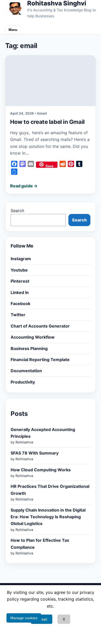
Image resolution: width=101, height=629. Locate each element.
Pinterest (20, 281)
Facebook (20, 303)
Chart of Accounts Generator (40, 326)
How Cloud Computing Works (41, 469)
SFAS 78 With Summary (35, 453)
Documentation (26, 370)
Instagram (21, 258)
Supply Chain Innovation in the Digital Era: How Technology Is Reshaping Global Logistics (48, 516)
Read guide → (24, 185)
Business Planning (29, 348)
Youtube (19, 270)
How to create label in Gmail (47, 121)
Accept (41, 619)
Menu (13, 30)
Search (17, 210)
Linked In (20, 292)
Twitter (18, 314)
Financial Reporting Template (40, 359)
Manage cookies (23, 618)
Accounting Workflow (33, 337)
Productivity (23, 382)
